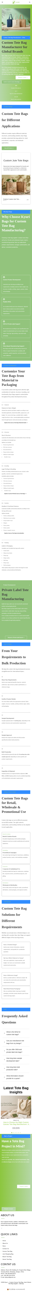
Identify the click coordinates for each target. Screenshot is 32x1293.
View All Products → (9, 148)
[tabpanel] (16, 1114)
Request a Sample (8, 1209)
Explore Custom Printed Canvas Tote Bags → (15, 493)
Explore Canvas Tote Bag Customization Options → (14, 534)
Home (4, 1240)
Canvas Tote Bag (7, 1251)
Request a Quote (24, 1186)
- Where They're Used (9, 792)
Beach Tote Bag (7, 1256)
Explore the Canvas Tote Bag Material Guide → (15, 422)
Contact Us (6, 1248)
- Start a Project (7, 1136)
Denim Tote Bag (7, 1259)
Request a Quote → (23, 77)
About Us (5, 1243)
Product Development (9, 585)
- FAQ (4, 1009)
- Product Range (7, 106)
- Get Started (6, 902)
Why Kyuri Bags (7, 212)
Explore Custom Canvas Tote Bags (11, 82)
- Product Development (9, 365)
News (4, 1246)
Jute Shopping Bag (8, 1254)
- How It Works (7, 644)
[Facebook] (2, 1229)
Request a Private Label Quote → (16, 637)
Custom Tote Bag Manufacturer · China (14, 37)
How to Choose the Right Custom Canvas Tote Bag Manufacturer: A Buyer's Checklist (16, 1124)
